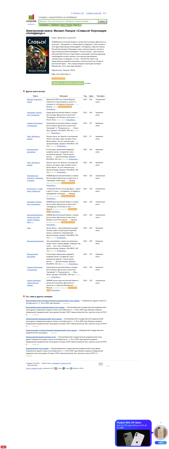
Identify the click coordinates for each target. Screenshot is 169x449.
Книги (66, 25)
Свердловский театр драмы (37, 348)
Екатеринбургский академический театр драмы (45, 307)
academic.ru (31, 24)
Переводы (55, 25)
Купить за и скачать (68, 83)
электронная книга (65, 107)
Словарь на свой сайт (93, 13)
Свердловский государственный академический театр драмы (51, 330)
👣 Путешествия (32, 365)
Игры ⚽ (76, 25)
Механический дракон (35, 241)
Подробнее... (51, 109)
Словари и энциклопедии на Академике (58, 17)
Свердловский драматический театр (41, 337)
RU (104, 13)
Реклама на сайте (66, 363)
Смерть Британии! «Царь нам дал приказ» (34, 283)
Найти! (102, 21)
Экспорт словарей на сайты (34, 368)
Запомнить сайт (78, 13)
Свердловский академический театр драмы (44, 319)
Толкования (44, 25)
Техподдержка (56, 363)
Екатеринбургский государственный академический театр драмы (53, 301)
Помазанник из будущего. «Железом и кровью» (35, 178)
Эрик (29, 228)
